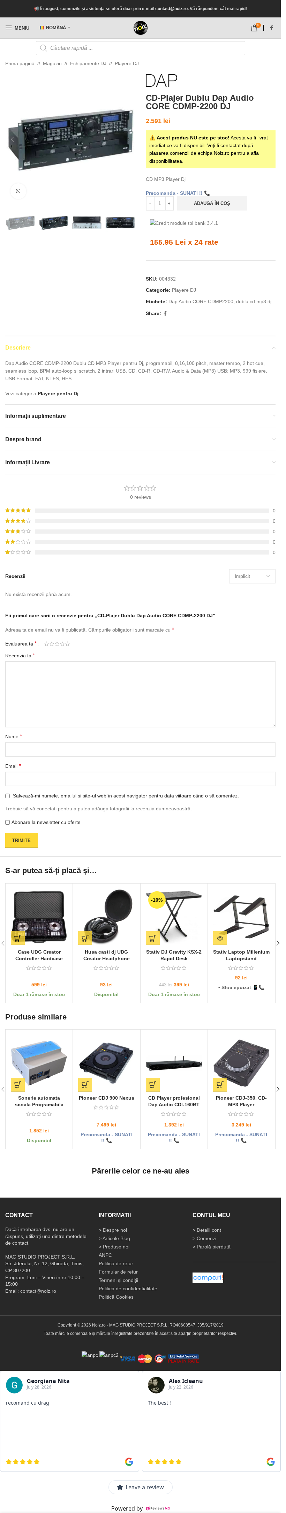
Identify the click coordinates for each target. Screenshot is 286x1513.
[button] (12, 139)
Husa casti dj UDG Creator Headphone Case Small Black (106, 958)
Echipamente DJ (88, 63)
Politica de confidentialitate (128, 1288)
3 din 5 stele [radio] (57, 643)
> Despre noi (113, 1230)
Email (13, 766)
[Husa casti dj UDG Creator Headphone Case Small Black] (106, 917)
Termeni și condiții (118, 1280)
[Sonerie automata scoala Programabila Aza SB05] (39, 1063)
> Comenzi (204, 1238)
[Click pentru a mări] (18, 191)
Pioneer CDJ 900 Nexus (106, 1098)
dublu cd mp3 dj (253, 301)
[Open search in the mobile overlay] (140, 48)
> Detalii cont (207, 1230)
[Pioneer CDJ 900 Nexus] (106, 1063)
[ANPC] (90, 1355)
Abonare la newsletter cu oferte (46, 822)
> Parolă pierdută (212, 1247)
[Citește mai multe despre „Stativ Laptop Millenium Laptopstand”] (220, 938)
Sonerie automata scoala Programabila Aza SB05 (39, 1104)
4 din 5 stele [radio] (62, 643)
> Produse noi (114, 1247)
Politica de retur (116, 1263)
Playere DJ (127, 63)
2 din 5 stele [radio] (51, 643)
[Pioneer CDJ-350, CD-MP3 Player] (241, 1063)
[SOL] (109, 1355)
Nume (13, 736)
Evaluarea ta (21, 644)
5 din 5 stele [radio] (67, 643)
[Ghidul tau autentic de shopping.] (208, 1277)
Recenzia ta (20, 655)
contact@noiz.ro (171, 8)
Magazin (52, 63)
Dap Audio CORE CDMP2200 (200, 301)
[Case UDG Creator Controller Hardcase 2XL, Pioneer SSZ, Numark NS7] (39, 917)
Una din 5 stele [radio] (46, 643)
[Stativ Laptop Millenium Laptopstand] (241, 917)
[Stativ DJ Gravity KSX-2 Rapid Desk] (174, 917)
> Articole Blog (114, 1238)
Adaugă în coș (212, 203)
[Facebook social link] (271, 28)
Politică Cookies (116, 1297)
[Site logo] (140, 28)
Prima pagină (20, 63)
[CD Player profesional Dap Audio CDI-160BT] (174, 1063)
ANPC (105, 1255)
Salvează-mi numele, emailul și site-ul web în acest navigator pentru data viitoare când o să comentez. (126, 795)
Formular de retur (118, 1272)
